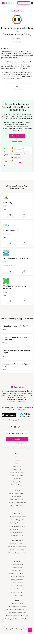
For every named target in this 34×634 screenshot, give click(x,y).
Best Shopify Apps (17, 11)
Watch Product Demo (17, 472)
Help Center (17, 466)
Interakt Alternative (17, 564)
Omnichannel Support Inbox (17, 520)
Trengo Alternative (17, 595)
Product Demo (24, 3)
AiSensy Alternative (17, 579)
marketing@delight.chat (23, 448)
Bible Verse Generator (17, 499)
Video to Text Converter (17, 505)
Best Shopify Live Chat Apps (17, 612)
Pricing (17, 460)
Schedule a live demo (17, 141)
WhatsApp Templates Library (17, 553)
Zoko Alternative (17, 567)
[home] (6, 3)
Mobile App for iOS (17, 535)
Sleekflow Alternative (17, 592)
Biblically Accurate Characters (17, 502)
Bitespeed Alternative (17, 576)
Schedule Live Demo (17, 475)
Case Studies (17, 469)
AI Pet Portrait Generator (17, 493)
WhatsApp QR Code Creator (17, 546)
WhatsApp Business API (17, 529)
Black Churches (17, 496)
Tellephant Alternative (17, 586)
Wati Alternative (17, 570)
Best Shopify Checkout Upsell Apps (17, 616)
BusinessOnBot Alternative (17, 573)
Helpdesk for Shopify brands (17, 517)
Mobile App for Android (17, 532)
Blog (17, 463)
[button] (32, 3)
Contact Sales (17, 439)
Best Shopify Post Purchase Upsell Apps (17, 619)
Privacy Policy (17, 482)
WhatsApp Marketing (17, 523)
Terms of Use (17, 479)
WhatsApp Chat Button (17, 550)
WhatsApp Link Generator (17, 543)
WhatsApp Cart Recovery (17, 526)
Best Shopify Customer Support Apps (17, 609)
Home (17, 457)
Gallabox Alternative (17, 583)
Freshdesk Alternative (17, 589)
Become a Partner (17, 485)
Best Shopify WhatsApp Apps (17, 606)
